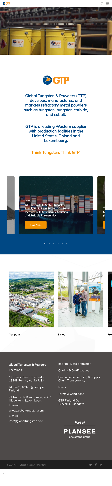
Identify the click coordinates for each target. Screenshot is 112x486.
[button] (107, 3)
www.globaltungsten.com (26, 410)
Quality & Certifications (73, 370)
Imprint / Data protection (74, 363)
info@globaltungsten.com (26, 421)
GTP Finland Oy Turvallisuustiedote (71, 402)
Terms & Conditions (71, 393)
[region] (56, 304)
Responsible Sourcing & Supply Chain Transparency (79, 378)
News (62, 387)
